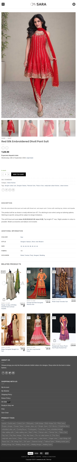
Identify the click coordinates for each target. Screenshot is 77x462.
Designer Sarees (43, 426)
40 (32, 246)
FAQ (2, 409)
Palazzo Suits (40, 185)
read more (29, 158)
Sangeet (36, 255)
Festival (27, 255)
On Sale (4, 402)
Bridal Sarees (61, 423)
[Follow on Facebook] (3, 372)
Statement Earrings (37, 441)
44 (37, 246)
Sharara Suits (5, 441)
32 (21, 246)
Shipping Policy (6, 394)
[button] (3, 4)
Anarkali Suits (21, 423)
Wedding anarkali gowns (62, 441)
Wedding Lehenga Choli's (23, 444)
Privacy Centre (35, 456)
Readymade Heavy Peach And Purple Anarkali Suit (60, 346)
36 (28, 246)
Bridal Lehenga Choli (50, 423)
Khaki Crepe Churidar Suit (60, 301)
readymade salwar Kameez (52, 185)
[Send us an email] (13, 372)
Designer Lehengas (7, 426)
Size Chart (4, 412)
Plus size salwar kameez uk (43, 435)
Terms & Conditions (49, 456)
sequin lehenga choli (64, 438)
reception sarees (32, 438)
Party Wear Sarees (28, 435)
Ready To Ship (22, 438)
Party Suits (5, 435)
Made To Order (33, 432)
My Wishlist (5, 391)
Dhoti (33, 241)
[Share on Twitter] (6, 189)
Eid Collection (53, 426)
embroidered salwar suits (8, 429)
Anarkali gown (12, 423)
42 (35, 246)
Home (3, 138)
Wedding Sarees (47, 444)
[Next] (71, 65)
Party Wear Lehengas (16, 435)
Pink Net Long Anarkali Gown (33, 350)
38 (30, 246)
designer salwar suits (10, 185)
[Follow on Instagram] (6, 372)
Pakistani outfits (43, 432)
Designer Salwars (21, 185)
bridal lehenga (39, 423)
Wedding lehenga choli (8, 444)
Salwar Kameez (11, 182)
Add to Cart (18, 174)
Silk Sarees (27, 441)
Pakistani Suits (31, 185)
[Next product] (3, 147)
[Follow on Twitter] (9, 372)
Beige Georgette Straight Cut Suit (10, 350)
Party (31, 255)
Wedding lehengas (36, 444)
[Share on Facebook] (3, 189)
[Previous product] (6, 147)
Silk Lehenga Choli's (16, 441)
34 (23, 246)
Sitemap (48, 459)
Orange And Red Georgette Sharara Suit (35, 303)
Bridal (22, 255)
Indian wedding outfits (8, 432)
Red (22, 237)
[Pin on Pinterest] (13, 189)
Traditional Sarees (49, 441)
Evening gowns (32, 429)
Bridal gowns (30, 423)
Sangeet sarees (53, 438)
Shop (9, 138)
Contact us (25, 456)
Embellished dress (64, 426)
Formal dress (42, 429)
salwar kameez (64, 185)
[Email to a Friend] (9, 189)
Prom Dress (56, 435)
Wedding (42, 255)
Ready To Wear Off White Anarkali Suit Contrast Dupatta (9, 306)
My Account (5, 387)
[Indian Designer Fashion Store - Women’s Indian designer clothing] (38, 4)
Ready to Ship (6, 405)
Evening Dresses (22, 429)
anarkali (4, 423)
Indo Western (40, 241)
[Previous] (5, 65)
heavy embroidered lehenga (54, 429)
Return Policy (5, 398)
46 (26, 246)
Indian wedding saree (21, 432)
